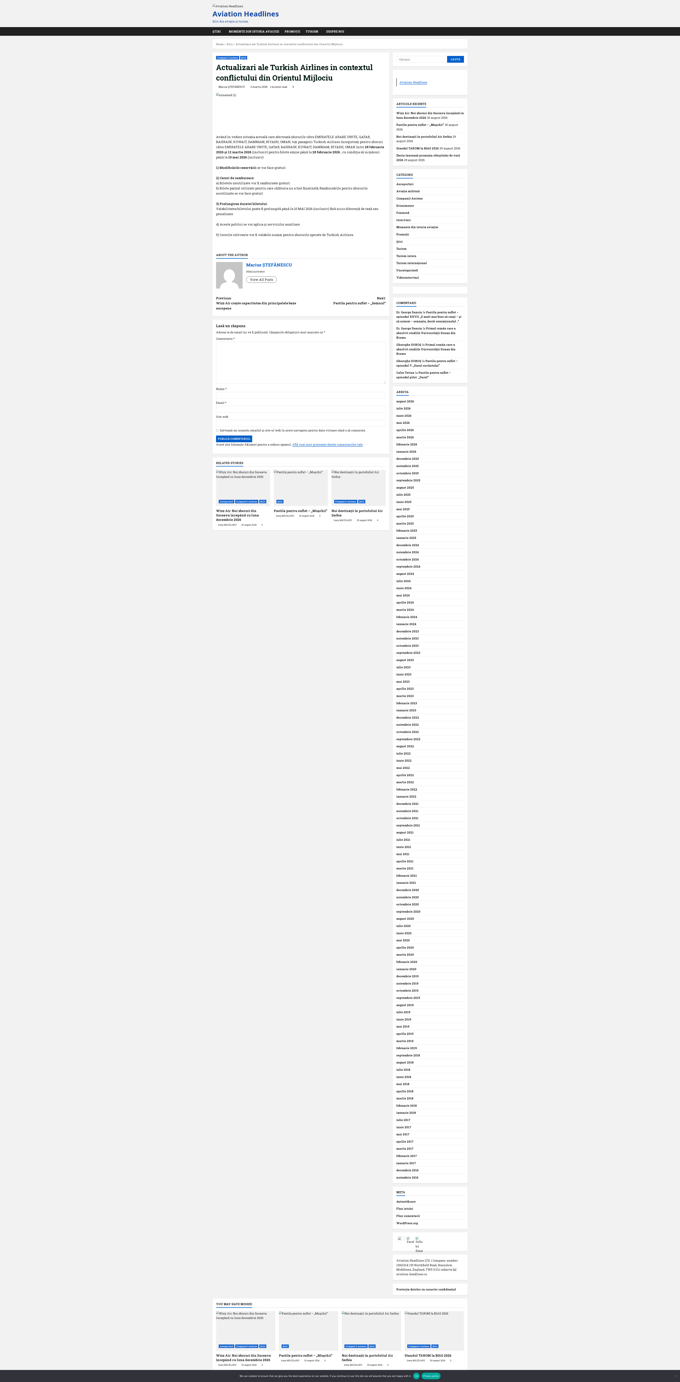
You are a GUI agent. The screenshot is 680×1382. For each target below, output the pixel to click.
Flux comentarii (408, 1216)
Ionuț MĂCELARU (227, 524)
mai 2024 (403, 595)
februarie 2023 (406, 703)
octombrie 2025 (407, 473)
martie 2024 (405, 610)
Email (221, 403)
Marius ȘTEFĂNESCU (232, 87)
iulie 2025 (403, 494)
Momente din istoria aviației (254, 31)
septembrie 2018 (408, 1055)
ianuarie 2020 (406, 969)
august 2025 (405, 487)
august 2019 (405, 1005)
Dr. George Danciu (409, 312)
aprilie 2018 (404, 1091)
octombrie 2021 (407, 818)
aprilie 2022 (405, 775)
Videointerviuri (407, 277)
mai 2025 (403, 509)
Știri (243, 57)
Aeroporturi (226, 501)
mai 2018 (402, 1084)
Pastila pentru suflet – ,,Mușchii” (300, 511)
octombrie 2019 (407, 990)
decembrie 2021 (407, 804)
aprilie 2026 (405, 430)
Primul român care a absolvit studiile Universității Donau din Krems (426, 332)
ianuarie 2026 (406, 451)
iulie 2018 (403, 1069)
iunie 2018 (403, 1077)
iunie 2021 (403, 847)
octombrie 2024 (407, 559)
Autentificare (406, 1201)
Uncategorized (407, 270)
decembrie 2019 (407, 976)
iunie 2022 (404, 760)
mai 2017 (402, 1134)
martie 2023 (405, 696)
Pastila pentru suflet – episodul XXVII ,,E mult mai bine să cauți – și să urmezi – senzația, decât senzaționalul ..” (428, 316)
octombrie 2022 (407, 732)
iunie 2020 (404, 933)
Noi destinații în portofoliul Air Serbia (424, 136)
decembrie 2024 (407, 545)
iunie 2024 (404, 588)
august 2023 (405, 660)
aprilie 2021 (404, 861)
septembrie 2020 (408, 911)
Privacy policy (431, 1376)
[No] (675, 1376)
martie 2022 (405, 782)
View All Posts (261, 279)
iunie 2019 (403, 1019)
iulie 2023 (403, 667)
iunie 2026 (404, 415)
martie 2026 (405, 437)
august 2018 (405, 1062)
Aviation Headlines (245, 14)
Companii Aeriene (227, 57)
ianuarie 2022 (406, 796)
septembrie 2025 (408, 480)
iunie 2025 (403, 502)
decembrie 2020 (407, 890)
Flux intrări (404, 1208)
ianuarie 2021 (406, 883)
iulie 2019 (403, 1012)
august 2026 (405, 401)
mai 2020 (403, 940)
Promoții (292, 31)
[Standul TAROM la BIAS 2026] (434, 1331)
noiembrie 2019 (407, 983)
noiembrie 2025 (407, 466)
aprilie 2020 (405, 947)
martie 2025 (405, 523)
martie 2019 (404, 1041)
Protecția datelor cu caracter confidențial (426, 1289)
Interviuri (403, 220)
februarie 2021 (406, 875)
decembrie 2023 (407, 631)
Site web (222, 417)
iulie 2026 (403, 408)
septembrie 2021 (408, 825)
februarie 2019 (406, 1048)
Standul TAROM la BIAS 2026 (417, 148)
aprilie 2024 (405, 602)
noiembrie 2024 (407, 552)
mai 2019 (402, 1026)
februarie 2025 (406, 530)
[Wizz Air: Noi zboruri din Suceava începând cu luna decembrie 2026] (243, 488)
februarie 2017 (406, 1156)
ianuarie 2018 (406, 1112)
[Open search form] (466, 31)
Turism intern (406, 256)
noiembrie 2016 (407, 1177)
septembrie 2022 (408, 739)
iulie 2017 (403, 1120)
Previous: (256, 303)
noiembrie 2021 (407, 811)
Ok (416, 1376)
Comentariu (225, 338)
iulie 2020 (403, 926)
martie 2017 (404, 1148)
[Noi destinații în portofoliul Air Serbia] (359, 488)
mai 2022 (403, 768)
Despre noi (335, 31)
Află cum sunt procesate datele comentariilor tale (327, 444)
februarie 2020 (406, 962)
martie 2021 (404, 868)
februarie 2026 (406, 444)
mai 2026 (403, 423)
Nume (221, 389)
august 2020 (405, 918)
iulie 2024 (403, 581)
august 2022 (405, 746)
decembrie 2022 (407, 717)
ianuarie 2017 (406, 1163)
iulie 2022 (403, 753)
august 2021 (405, 832)
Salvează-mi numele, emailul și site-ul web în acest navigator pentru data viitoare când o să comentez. (293, 430)
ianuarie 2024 (406, 624)
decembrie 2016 (407, 1170)
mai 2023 (403, 681)
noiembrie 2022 (407, 724)
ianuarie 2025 (406, 538)
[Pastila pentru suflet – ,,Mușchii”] (301, 488)
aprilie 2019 (404, 1034)
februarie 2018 (406, 1105)
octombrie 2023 (407, 645)
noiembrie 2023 (407, 638)
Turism (312, 31)
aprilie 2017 (404, 1141)
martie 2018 (404, 1098)
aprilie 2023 (405, 688)
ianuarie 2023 (406, 710)
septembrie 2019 (408, 998)
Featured (402, 213)
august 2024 (405, 574)
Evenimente (405, 205)
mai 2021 (402, 854)
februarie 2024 (406, 617)
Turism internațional (411, 263)
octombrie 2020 (407, 904)
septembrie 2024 (408, 566)
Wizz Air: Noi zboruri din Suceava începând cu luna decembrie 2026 (237, 515)
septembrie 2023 (408, 653)
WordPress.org (407, 1223)
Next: (359, 300)
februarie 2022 (406, 789)
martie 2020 (405, 954)
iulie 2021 (403, 839)
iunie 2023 (403, 674)
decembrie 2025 (407, 458)
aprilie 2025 (405, 516)
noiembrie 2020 (407, 897)
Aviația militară (408, 191)
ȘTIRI (216, 31)
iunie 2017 (403, 1127)
